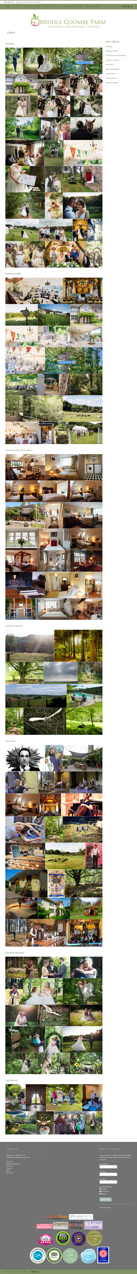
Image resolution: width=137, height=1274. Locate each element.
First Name (103, 1171)
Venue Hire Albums (112, 83)
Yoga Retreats (110, 73)
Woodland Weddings (113, 69)
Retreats (37, 6)
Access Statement (105, 1207)
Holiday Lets (105, 1191)
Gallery (58, 6)
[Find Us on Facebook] (125, 6)
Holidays (27, 6)
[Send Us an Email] (122, 6)
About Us (15, 1271)
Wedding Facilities (112, 51)
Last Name (103, 1179)
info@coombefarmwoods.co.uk (20, 1157)
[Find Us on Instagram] (131, 6)
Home (8, 6)
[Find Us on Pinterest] (128, 6)
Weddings (17, 6)
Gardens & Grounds (112, 60)
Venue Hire (48, 6)
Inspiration (69, 6)
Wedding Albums (111, 78)
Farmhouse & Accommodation (116, 55)
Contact (79, 6)
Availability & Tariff (93, 6)
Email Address (104, 1164)
